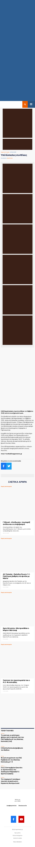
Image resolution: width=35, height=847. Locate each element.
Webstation (19, 841)
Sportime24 (10, 158)
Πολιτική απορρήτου (17, 835)
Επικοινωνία (23, 805)
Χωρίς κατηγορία (5, 152)
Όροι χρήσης (17, 832)
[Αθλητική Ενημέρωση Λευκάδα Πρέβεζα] (1, 104)
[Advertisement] (17, 396)
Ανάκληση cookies (17, 838)
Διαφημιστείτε (12, 805)
